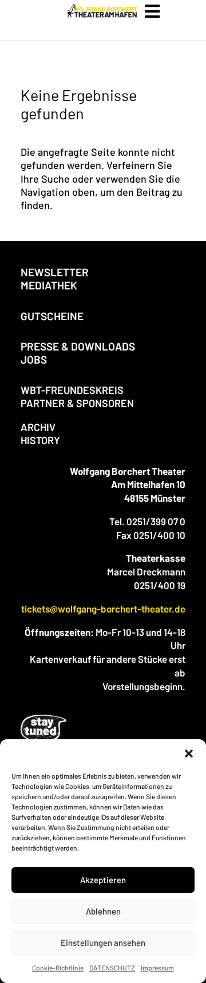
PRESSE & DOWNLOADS (78, 346)
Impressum (157, 968)
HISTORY (40, 440)
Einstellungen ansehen (103, 942)
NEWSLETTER (55, 272)
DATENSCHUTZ (112, 968)
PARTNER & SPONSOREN (77, 403)
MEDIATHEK (49, 285)
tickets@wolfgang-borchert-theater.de (103, 608)
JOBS (34, 359)
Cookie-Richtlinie (58, 968)
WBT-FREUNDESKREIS (72, 390)
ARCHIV (38, 427)
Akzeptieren (103, 880)
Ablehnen (103, 911)
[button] (189, 753)
